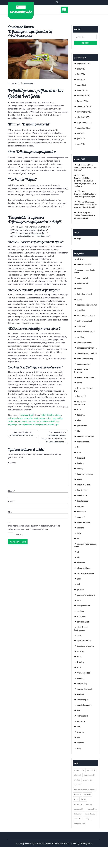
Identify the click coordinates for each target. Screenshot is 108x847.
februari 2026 (83, 95)
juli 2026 (81, 69)
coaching (81, 310)
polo (79, 584)
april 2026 (81, 85)
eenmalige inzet (31, 418)
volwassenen (82, 716)
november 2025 (84, 112)
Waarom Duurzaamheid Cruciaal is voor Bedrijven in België (85, 194)
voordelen (77, 819)
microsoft (81, 517)
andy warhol (82, 278)
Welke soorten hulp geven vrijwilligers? (30, 230)
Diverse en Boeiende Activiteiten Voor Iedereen (22, 434)
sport (24, 421)
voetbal (80, 694)
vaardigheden (90, 814)
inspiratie (87, 794)
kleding (80, 468)
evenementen (45, 418)
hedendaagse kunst (85, 436)
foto (79, 409)
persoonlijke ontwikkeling (83, 804)
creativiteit (91, 770)
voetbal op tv (83, 699)
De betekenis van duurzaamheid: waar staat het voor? (85, 167)
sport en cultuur (84, 640)
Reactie (12, 462)
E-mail (11, 501)
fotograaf (81, 415)
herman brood (83, 441)
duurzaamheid (89, 775)
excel (79, 382)
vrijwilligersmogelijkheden (20, 424)
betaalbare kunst (84, 294)
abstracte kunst (84, 264)
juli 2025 (81, 133)
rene (79, 600)
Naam (11, 491)
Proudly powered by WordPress (30, 843)
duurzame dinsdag (85, 358)
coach (79, 299)
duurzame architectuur (87, 353)
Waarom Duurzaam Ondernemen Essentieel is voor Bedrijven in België (85, 204)
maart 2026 (82, 90)
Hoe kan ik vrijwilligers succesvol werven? (31, 236)
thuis (79, 656)
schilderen (81, 616)
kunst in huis (82, 490)
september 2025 (84, 122)
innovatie (77, 794)
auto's (79, 288)
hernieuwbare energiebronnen (84, 790)
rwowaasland (29, 83)
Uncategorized (26, 415)
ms (78, 538)
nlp (78, 557)
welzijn (87, 819)
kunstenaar (82, 495)
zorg (79, 748)
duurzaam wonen (84, 342)
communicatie (79, 770)
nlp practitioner (84, 568)
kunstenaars (82, 501)
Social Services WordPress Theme (61, 843)
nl (78, 552)
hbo (78, 431)
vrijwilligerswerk (40, 424)
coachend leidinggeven (87, 305)
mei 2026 (81, 79)
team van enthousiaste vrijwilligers (43, 421)
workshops (53, 424)
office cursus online (85, 573)
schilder (80, 611)
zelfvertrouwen (79, 824)
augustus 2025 (83, 128)
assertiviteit (82, 283)
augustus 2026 (83, 63)
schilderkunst (83, 622)
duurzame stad (83, 364)
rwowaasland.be (21, 11)
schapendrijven (83, 605)
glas (79, 420)
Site (10, 512)
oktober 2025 (83, 117)
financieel (81, 396)
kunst (79, 479)
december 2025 (84, 106)
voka (79, 710)
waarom (80, 732)
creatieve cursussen (86, 315)
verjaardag (82, 683)
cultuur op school (84, 321)
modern (80, 528)
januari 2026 (82, 101)
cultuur (11, 418)
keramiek (81, 458)
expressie (77, 785)
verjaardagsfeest (84, 689)
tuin (79, 667)
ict (78, 447)
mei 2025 (81, 144)
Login (79, 238)
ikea (79, 452)
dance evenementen (86, 331)
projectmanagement (86, 595)
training (80, 662)
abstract (81, 259)
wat (78, 737)
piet (79, 579)
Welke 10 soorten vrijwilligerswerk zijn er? (31, 226)
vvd (78, 726)
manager (81, 506)
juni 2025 (81, 138)
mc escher (81, 511)
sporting (80, 651)
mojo (79, 533)
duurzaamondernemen (87, 348)
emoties (77, 780)
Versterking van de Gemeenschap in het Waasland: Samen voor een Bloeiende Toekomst (54, 437)
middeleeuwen (83, 522)
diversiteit (77, 775)
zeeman (80, 742)
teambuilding (92, 809)
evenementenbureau (86, 377)
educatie (19, 418)
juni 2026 (81, 74)
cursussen (81, 326)
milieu (83, 799)
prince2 (80, 589)
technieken (78, 814)
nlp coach (81, 562)
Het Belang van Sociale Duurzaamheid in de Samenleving (84, 215)
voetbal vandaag (84, 705)
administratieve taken (51, 415)
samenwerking (79, 809)
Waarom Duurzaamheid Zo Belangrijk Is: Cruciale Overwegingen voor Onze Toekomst (85, 180)
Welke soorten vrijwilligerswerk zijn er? (30, 233)
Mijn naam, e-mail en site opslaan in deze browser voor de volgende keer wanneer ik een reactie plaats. (34, 527)
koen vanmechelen (85, 474)
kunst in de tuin (83, 484)
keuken (80, 463)
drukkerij (81, 337)
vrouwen (81, 721)
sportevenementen (85, 646)
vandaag (81, 678)
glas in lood (82, 425)
